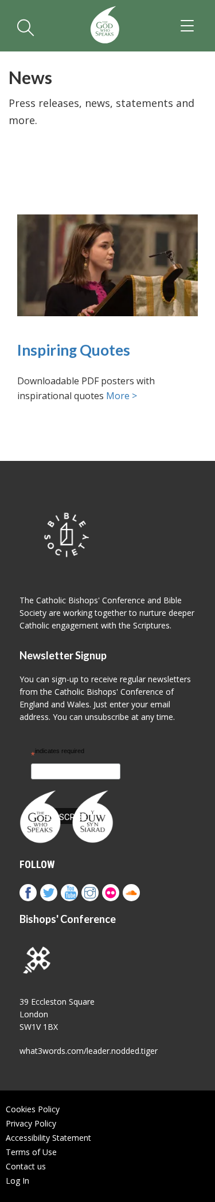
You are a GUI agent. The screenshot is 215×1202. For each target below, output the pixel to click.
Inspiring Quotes (73, 350)
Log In (17, 1180)
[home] (104, 25)
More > (121, 395)
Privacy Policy (31, 1123)
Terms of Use (31, 1152)
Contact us (26, 1166)
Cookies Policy (33, 1109)
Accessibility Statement (48, 1137)
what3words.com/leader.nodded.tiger (88, 1050)
